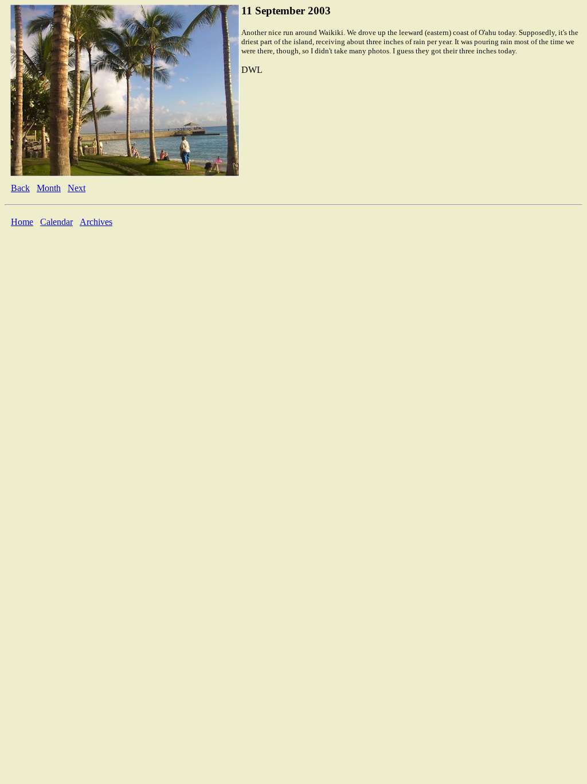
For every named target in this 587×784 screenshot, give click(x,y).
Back (20, 188)
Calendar (56, 222)
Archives (96, 222)
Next (76, 188)
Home (22, 222)
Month (49, 188)
